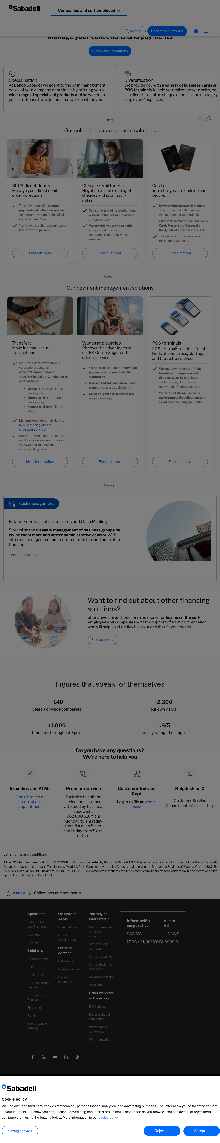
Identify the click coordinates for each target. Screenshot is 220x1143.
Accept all (201, 1131)
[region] (110, 1109)
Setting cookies (20, 1131)
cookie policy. (109, 1117)
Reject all (162, 1131)
